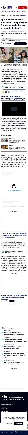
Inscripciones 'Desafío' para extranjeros (11, 11)
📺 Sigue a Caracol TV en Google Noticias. (14, 251)
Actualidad (9, 15)
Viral (12, 301)
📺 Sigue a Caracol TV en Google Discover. (14, 91)
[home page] (6, 7)
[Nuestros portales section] (26, 405)
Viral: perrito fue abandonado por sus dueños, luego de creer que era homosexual (14, 297)
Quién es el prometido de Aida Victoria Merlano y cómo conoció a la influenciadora (17, 141)
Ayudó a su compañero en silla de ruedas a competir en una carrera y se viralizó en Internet (14, 235)
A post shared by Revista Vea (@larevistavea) (14, 206)
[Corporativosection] (26, 412)
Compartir (22, 43)
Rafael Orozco (7, 330)
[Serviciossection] (26, 408)
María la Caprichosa (9, 344)
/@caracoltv (8, 43)
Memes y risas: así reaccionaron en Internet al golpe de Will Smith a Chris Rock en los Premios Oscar (13, 98)
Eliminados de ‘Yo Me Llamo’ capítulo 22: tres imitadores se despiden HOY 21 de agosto (15, 355)
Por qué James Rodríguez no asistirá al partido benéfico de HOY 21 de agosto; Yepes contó (17, 149)
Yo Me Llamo (7, 337)
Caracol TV (3, 15)
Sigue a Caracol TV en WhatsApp (14, 87)
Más (25, 433)
